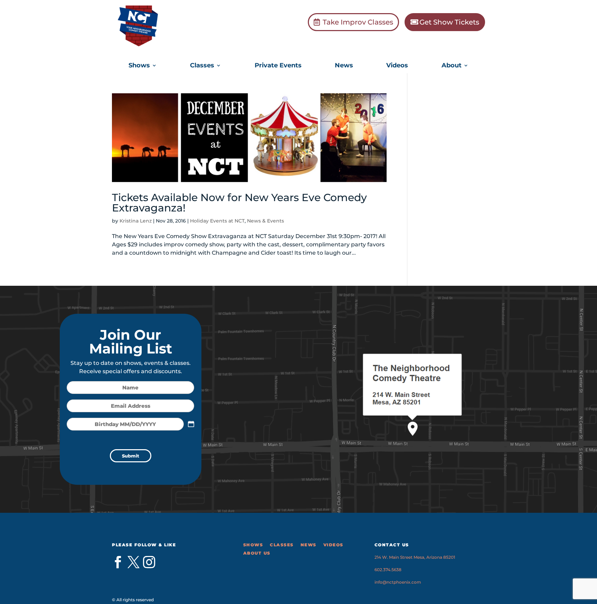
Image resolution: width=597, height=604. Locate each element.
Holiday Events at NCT (217, 221)
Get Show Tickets (449, 22)
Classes (202, 66)
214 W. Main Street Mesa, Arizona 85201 (415, 557)
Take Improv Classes (358, 22)
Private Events (278, 66)
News (344, 66)
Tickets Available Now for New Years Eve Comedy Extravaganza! (239, 202)
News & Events (265, 221)
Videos (397, 66)
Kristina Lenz (136, 221)
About (452, 66)
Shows (139, 66)
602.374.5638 (388, 569)
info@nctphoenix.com (398, 582)
